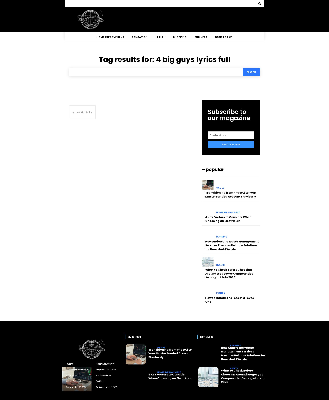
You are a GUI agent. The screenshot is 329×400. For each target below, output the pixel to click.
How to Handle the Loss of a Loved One (229, 300)
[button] (259, 3)
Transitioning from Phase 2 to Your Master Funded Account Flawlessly (230, 194)
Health (220, 265)
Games (220, 188)
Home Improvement (228, 212)
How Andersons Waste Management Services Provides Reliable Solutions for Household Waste (232, 245)
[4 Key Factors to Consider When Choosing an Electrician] (208, 209)
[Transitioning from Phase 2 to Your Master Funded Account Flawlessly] (208, 185)
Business (221, 237)
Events (220, 293)
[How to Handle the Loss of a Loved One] (208, 290)
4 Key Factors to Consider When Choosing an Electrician (228, 219)
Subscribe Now (231, 144)
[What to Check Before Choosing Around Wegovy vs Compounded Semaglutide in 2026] (208, 262)
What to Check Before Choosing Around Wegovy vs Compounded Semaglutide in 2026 (229, 273)
